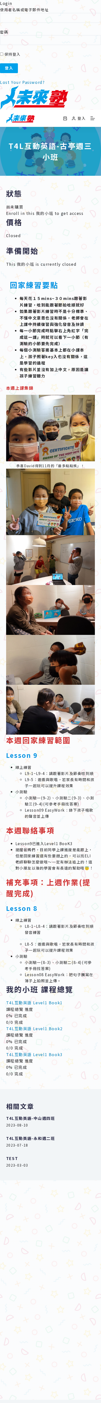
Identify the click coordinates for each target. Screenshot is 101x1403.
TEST (12, 1158)
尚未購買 (14, 207)
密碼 (4, 31)
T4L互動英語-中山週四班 (30, 1118)
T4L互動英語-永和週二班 (30, 1138)
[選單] (92, 118)
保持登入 (12, 54)
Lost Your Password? (22, 82)
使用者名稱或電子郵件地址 (24, 9)
